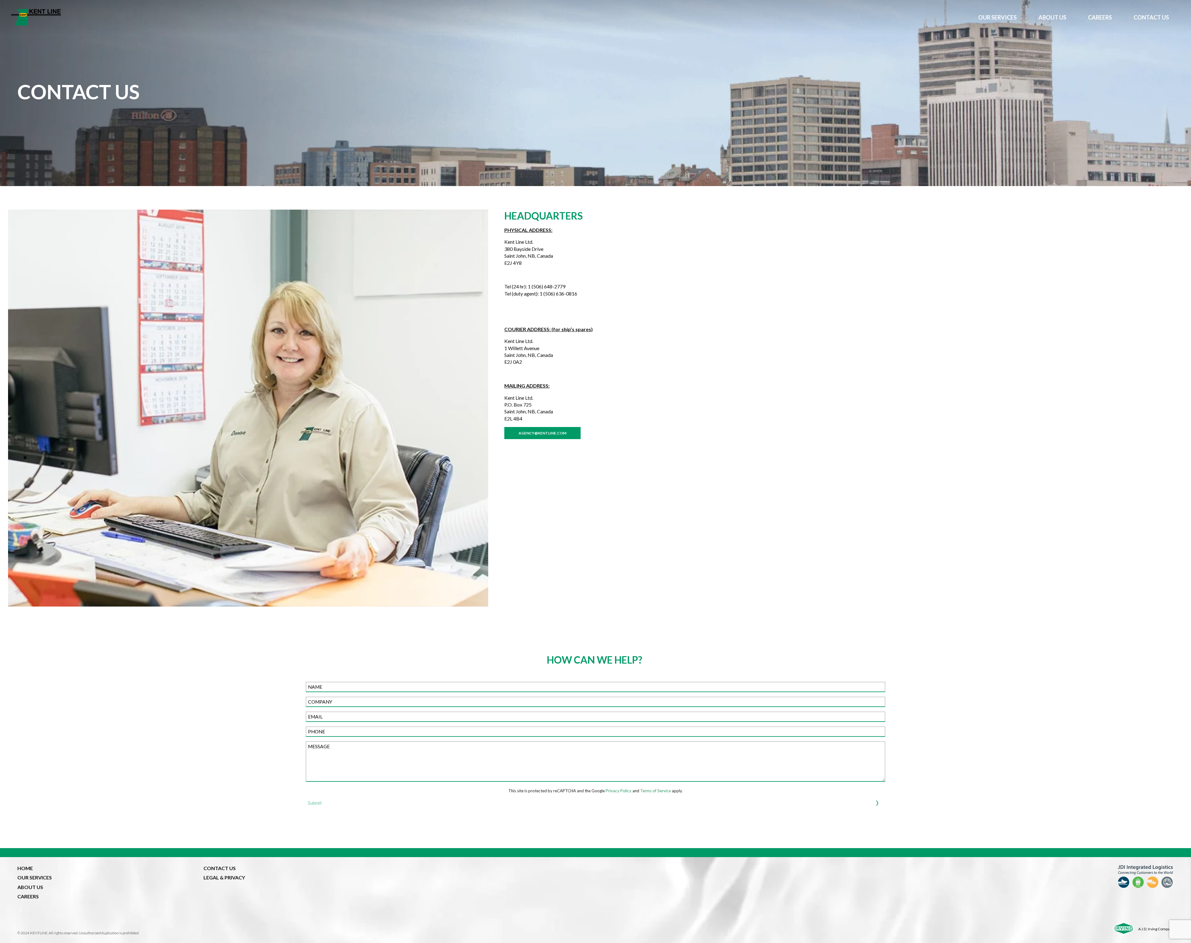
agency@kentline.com (542, 433)
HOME (25, 868)
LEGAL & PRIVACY (224, 877)
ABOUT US (1052, 17)
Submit (315, 803)
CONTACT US (1151, 17)
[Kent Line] (489, 17)
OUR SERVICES (997, 17)
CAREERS (1100, 17)
